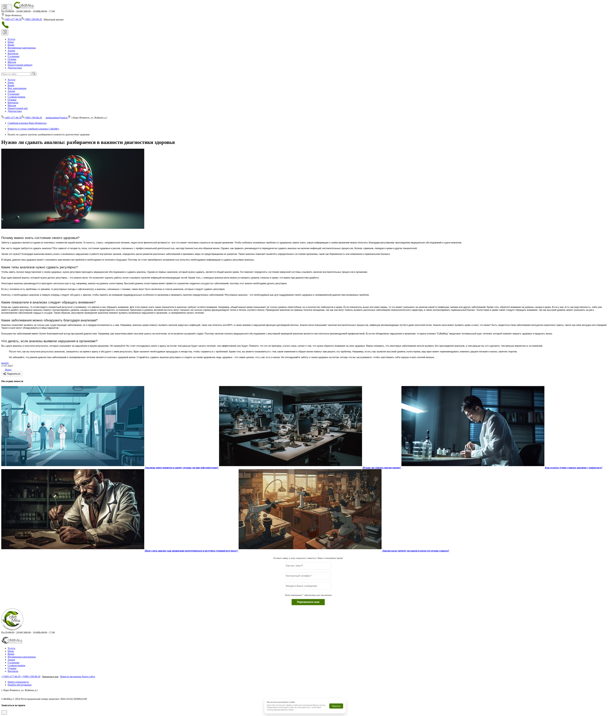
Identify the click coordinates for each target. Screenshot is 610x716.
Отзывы (12, 99)
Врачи (11, 85)
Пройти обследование (20, 684)
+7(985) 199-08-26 (30, 676)
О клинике (13, 94)
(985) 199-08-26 (33, 19)
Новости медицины (70, 676)
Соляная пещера (16, 96)
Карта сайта (88, 676)
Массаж (12, 105)
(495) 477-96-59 (13, 19)
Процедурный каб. (18, 108)
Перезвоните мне (50, 676)
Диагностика (15, 111)
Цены (11, 82)
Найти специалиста (18, 682)
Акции (11, 91)
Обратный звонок (54, 19)
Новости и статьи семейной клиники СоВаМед (33, 128)
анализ (5, 363)
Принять (336, 706)
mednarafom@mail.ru (57, 117)
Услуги (11, 79)
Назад (7, 369)
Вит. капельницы (17, 88)
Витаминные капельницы (22, 656)
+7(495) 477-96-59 (10, 676)
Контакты (13, 102)
